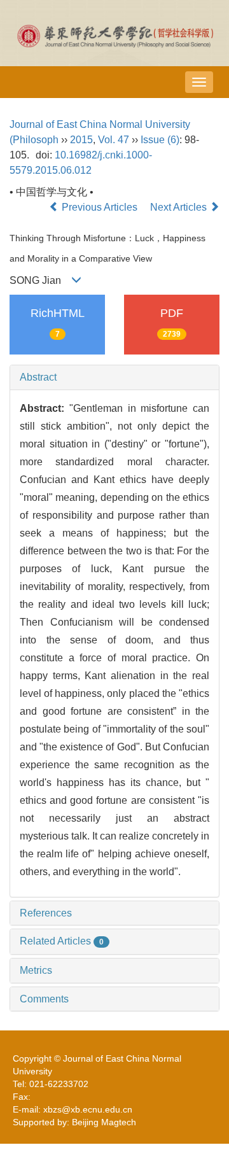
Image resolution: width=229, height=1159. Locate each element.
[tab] (114, 377)
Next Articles (179, 207)
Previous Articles (99, 207)
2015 (81, 139)
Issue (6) (160, 139)
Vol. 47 (113, 139)
